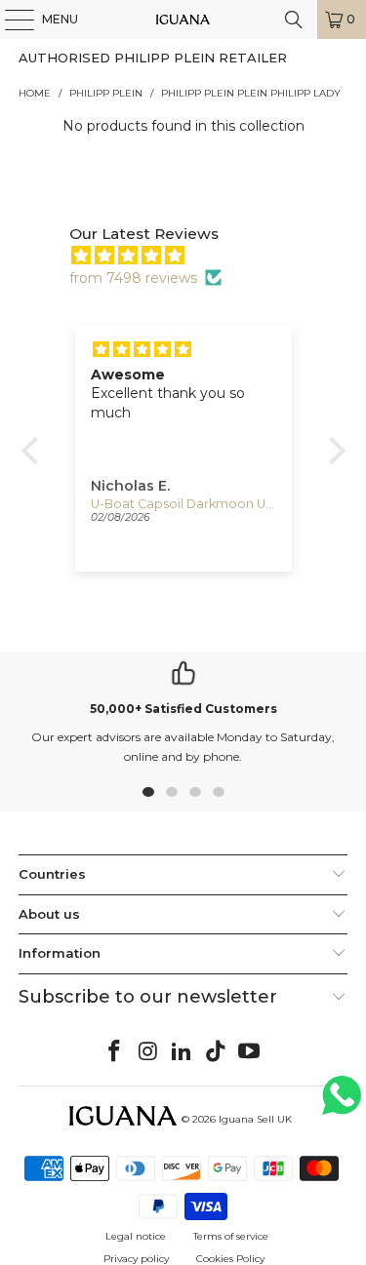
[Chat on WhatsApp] (341, 1104)
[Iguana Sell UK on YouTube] (249, 1052)
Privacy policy (136, 1258)
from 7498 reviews (133, 278)
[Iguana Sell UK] (183, 19)
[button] (34, 450)
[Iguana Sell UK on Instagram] (148, 1052)
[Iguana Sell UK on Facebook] (114, 1052)
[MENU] (10, 19)
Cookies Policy (230, 1258)
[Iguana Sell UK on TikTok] (215, 1052)
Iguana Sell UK (255, 1119)
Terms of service (230, 1236)
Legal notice (135, 1236)
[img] (193, 255)
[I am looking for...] (293, 19)
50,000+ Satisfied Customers (183, 708)
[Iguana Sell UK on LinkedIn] (182, 1052)
